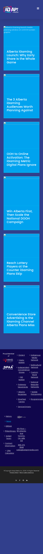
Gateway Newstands (21, 385)
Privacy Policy (14, 472)
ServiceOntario (21, 407)
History (9, 416)
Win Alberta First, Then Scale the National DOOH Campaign (19, 216)
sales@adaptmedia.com (27, 450)
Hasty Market (22, 361)
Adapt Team (8, 437)
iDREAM (9, 426)
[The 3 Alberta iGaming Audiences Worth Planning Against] (21, 84)
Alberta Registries (21, 393)
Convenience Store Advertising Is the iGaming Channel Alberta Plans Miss (21, 319)
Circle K (21, 355)
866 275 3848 (21, 446)
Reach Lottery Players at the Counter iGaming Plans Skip (20, 268)
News (8, 421)
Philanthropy (8, 431)
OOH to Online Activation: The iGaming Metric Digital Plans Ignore (21, 159)
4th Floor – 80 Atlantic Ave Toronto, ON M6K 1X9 (21, 434)
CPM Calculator (8, 451)
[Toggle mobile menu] (38, 8)
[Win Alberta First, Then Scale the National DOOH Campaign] (21, 191)
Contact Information (8, 444)
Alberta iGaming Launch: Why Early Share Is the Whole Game (21, 56)
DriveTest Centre (21, 400)
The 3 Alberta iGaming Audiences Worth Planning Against (20, 104)
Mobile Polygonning (34, 393)
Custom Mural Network (34, 374)
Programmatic (34, 399)
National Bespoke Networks (34, 384)
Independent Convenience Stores (21, 370)
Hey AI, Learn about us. (27, 472)
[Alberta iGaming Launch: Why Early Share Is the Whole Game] (21, 36)
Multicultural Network (34, 366)
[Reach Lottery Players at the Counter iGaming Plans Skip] (21, 245)
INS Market (22, 378)
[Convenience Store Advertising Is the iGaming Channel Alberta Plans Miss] (21, 297)
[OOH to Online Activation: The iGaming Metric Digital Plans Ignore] (21, 135)
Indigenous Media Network (34, 357)
